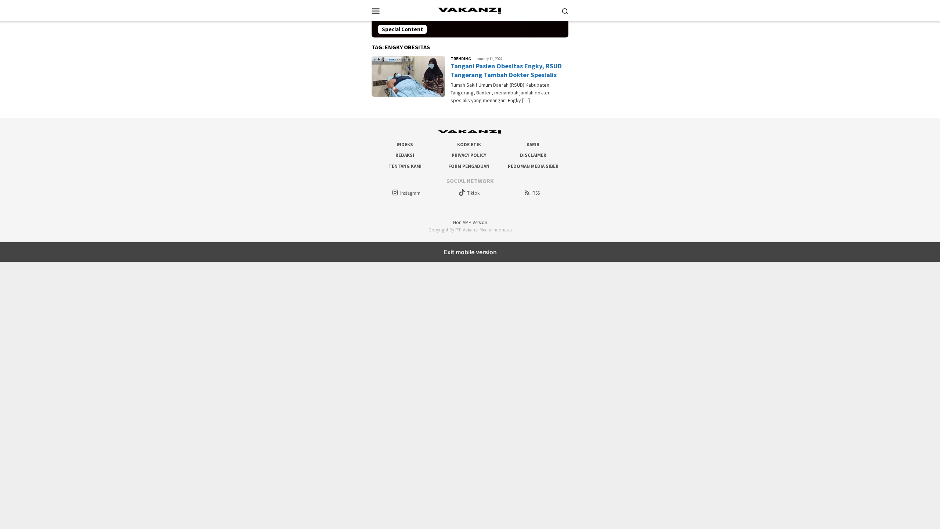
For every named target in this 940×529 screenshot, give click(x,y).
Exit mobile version (470, 252)
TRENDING (461, 58)
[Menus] (375, 10)
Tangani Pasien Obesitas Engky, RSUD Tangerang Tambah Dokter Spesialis (506, 70)
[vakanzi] (470, 10)
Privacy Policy (469, 155)
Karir (533, 144)
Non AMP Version (470, 222)
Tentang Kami (405, 166)
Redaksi (404, 155)
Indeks (405, 144)
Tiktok (473, 193)
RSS (536, 193)
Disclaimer (533, 155)
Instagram (410, 193)
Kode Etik (469, 144)
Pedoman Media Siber (533, 166)
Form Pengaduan (468, 166)
